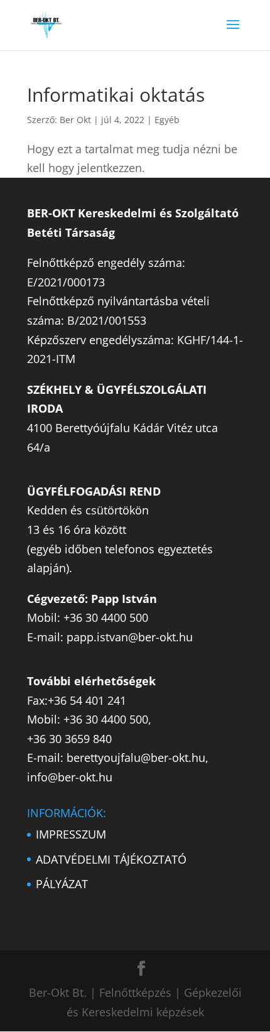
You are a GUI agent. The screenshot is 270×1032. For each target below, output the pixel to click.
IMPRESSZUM (71, 834)
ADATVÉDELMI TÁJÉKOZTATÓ (111, 859)
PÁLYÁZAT (62, 883)
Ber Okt (75, 120)
